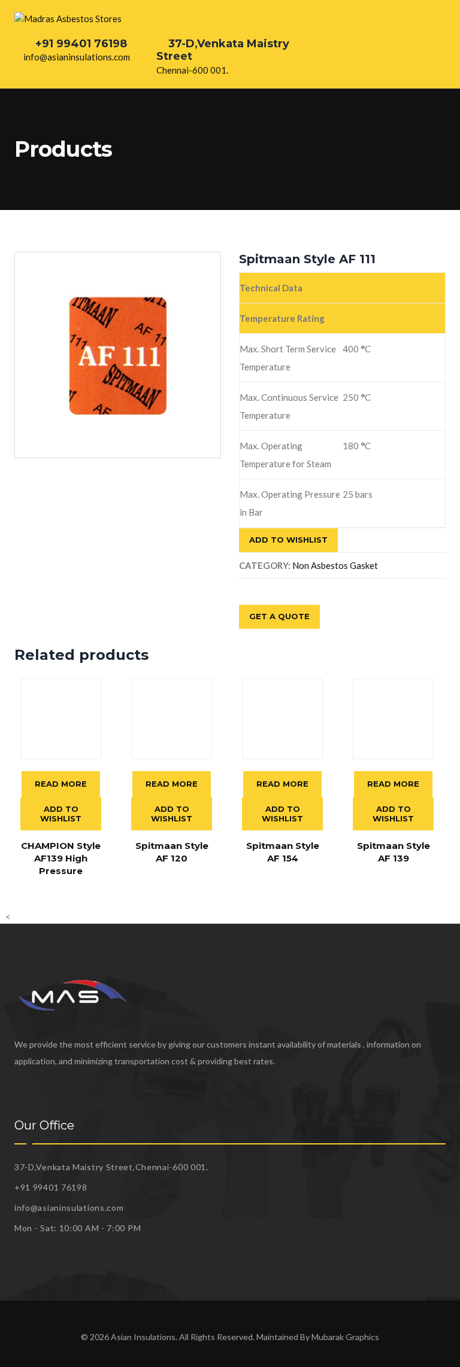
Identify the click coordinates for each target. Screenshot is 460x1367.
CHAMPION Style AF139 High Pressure (61, 858)
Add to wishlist (288, 539)
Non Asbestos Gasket (335, 565)
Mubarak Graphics (345, 1337)
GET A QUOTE (279, 616)
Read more (61, 783)
